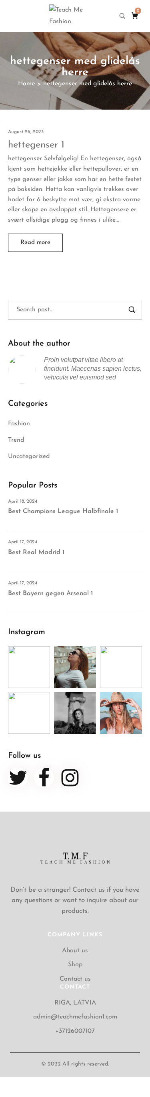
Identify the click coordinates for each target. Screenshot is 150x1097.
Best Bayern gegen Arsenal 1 (50, 593)
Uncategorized (29, 456)
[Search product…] (122, 16)
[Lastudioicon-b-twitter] (18, 778)
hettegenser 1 (36, 145)
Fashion (19, 424)
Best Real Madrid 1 (36, 552)
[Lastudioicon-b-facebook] (44, 778)
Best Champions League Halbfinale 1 (63, 511)
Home (26, 84)
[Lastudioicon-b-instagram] (70, 778)
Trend (16, 440)
